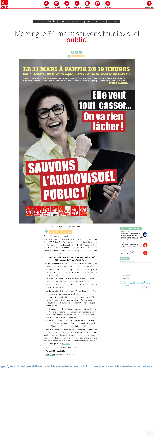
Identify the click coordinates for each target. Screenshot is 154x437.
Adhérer (108, 7)
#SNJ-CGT (85, 21)
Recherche (149, 7)
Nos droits (77, 7)
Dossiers (67, 7)
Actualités (57, 7)
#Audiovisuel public (45, 21)
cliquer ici (66, 343)
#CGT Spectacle (67, 21)
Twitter (76, 52)
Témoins (87, 7)
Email (80, 52)
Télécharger (50, 354)
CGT (61, 226)
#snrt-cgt (99, 21)
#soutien (113, 21)
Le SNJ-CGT (97, 7)
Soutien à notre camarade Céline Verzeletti (24, 366)
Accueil (46, 7)
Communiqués (74, 226)
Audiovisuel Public (77, 56)
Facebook (72, 52)
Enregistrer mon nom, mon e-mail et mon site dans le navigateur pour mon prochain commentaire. (135, 283)
